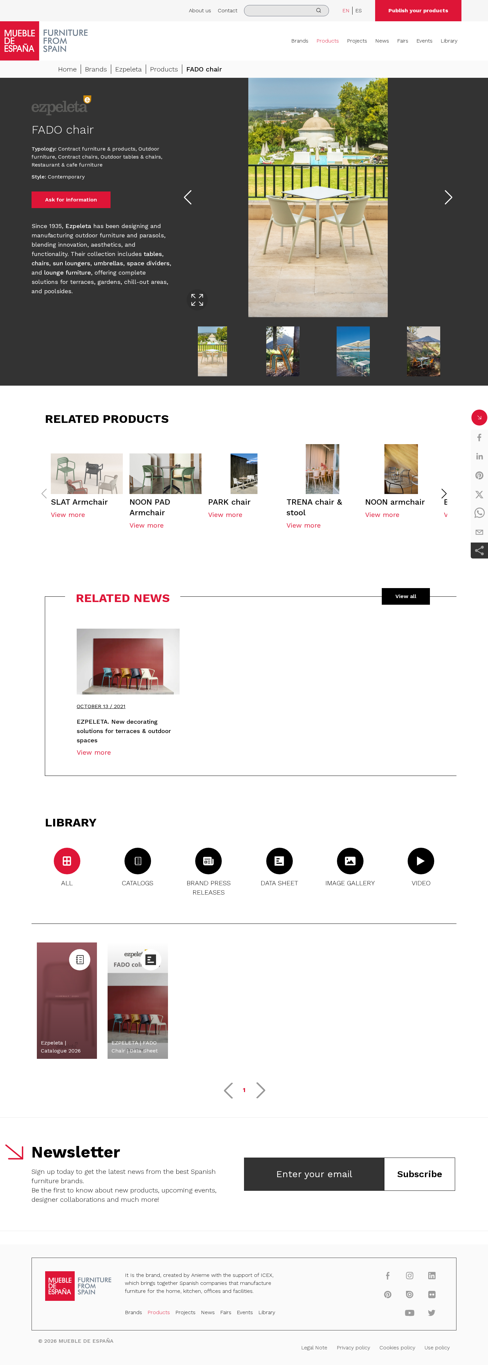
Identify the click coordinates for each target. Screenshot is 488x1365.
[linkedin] (479, 456)
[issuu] (410, 1294)
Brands (299, 41)
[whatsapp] (479, 513)
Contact (227, 10)
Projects (357, 41)
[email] (479, 532)
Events (424, 41)
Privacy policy (353, 1347)
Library (449, 41)
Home (67, 69)
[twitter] (479, 494)
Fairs (402, 41)
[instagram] (410, 1275)
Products (327, 41)
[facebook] (479, 437)
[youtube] (410, 1313)
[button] (444, 494)
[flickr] (432, 1294)
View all (405, 596)
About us (200, 10)
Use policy (437, 1347)
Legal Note (314, 1347)
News (382, 41)
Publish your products (418, 10)
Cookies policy (397, 1347)
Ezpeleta (128, 69)
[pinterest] (479, 475)
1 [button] (244, 1089)
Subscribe (419, 1174)
